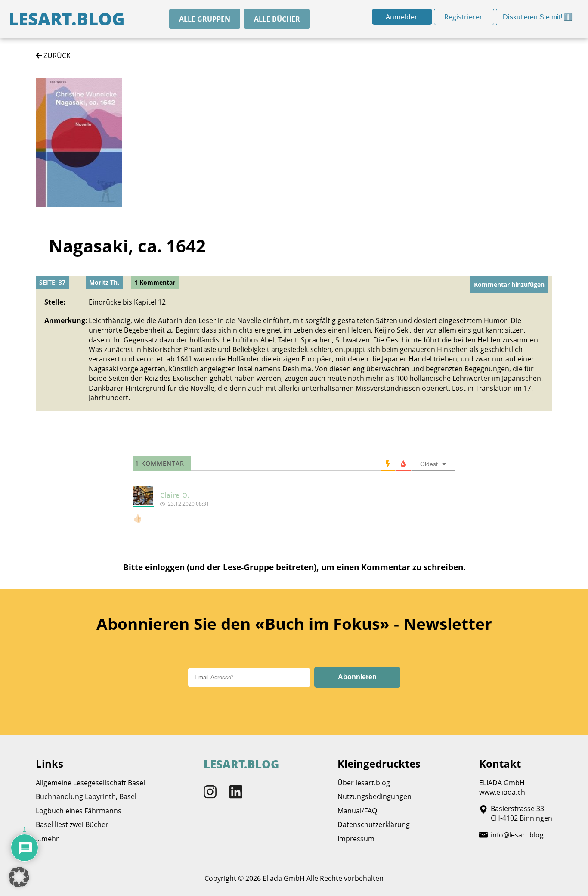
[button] (19, 877)
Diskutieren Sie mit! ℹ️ (537, 19)
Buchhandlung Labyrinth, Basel (86, 796)
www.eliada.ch (502, 792)
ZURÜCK (56, 55)
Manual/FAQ (357, 810)
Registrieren (464, 17)
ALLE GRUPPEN (204, 19)
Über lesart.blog (363, 782)
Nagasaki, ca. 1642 (127, 246)
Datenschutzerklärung (373, 824)
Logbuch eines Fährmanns (78, 810)
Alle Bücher (277, 19)
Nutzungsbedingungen (374, 796)
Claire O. (174, 495)
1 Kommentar (154, 282)
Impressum (355, 838)
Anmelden (402, 17)
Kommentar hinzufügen (509, 284)
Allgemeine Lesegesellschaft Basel (90, 782)
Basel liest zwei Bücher (72, 824)
